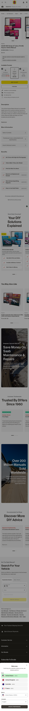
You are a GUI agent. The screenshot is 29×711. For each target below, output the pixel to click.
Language (3, 699)
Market (3, 692)
